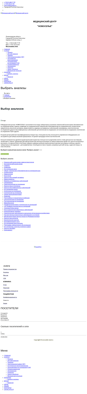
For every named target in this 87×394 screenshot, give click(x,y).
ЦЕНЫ (6, 78)
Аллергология (8, 172)
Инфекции (7, 167)
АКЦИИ (6, 80)
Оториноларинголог (13, 64)
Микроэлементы (9, 179)
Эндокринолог (11, 66)
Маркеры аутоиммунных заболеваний (16, 181)
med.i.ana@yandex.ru (10, 5)
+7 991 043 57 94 (9, 4)
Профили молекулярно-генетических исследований (20, 204)
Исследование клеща (11, 189)
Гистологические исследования (14, 201)
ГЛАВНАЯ (7, 49)
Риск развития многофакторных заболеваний (18, 209)
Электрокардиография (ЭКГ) (15, 57)
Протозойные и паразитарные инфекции (17, 198)
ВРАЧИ (6, 75)
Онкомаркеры (8, 182)
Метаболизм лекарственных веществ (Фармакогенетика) (22, 216)
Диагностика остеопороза (12, 186)
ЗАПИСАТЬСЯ (8, 83)
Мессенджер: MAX (12, 46)
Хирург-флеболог (12, 69)
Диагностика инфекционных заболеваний (17, 187)
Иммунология (8, 174)
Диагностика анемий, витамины (14, 177)
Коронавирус (8, 230)
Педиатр (9, 52)
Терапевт (10, 55)
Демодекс (7, 196)
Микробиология (9, 203)
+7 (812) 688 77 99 (9, 2)
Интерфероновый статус (12, 221)
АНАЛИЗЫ (7, 72)
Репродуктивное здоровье (12, 211)
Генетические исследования (13, 193)
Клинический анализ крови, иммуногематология (19, 162)
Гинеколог (10, 67)
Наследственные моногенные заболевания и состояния (21, 215)
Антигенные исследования (12, 191)
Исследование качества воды (13, 223)
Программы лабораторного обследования (17, 225)
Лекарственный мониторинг (13, 194)
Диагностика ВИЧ (9, 228)
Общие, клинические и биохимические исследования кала (22, 170)
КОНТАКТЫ (7, 81)
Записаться (5, 154)
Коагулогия (7, 176)
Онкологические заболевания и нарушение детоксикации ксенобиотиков (27, 213)
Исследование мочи (10, 169)
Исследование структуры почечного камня (17, 226)
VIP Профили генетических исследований (17, 206)
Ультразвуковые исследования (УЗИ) (13, 62)
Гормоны (7, 165)
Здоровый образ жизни (11, 208)
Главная (6, 95)
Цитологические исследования (14, 199)
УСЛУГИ (6, 51)
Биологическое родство (11, 220)
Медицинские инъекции (14, 70)
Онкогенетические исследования (14, 184)
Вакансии (10, 77)
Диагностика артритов (11, 218)
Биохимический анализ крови (13, 164)
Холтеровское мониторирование (12, 59)
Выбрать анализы (12, 74)
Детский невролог (12, 54)
